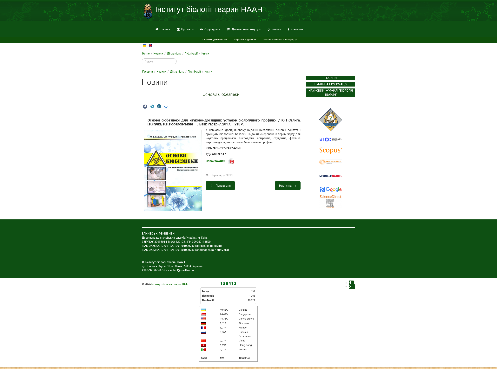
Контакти (297, 29)
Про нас (186, 29)
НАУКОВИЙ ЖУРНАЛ (323, 90)
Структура (211, 29)
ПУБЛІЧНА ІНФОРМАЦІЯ (330, 84)
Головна (165, 29)
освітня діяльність (215, 39)
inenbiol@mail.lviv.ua (181, 270)
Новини (276, 29)
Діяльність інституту (245, 29)
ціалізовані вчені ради (282, 39)
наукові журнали (245, 39)
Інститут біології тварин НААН (170, 284)
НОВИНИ (331, 78)
